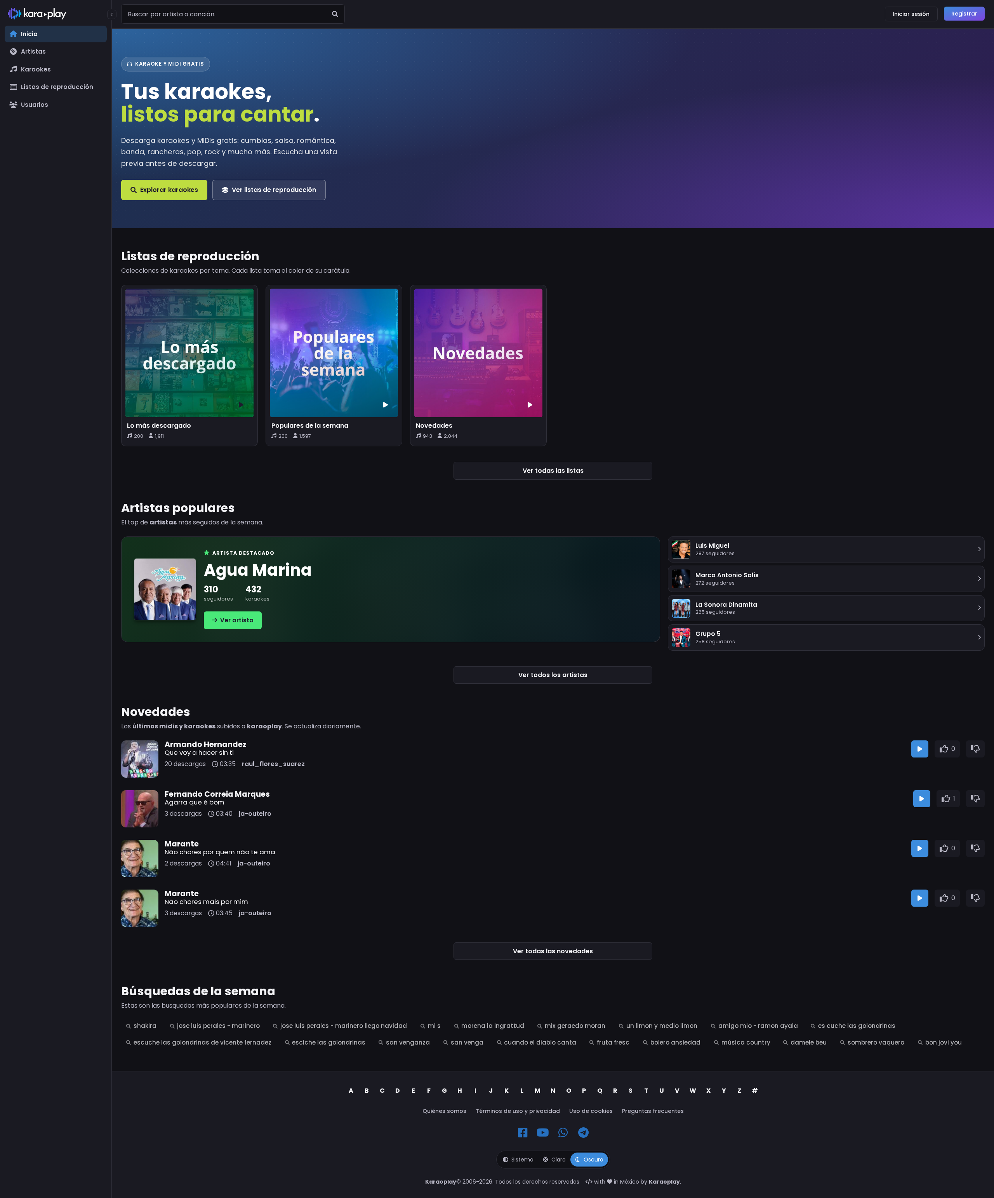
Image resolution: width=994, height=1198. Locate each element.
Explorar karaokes (169, 189)
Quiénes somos (444, 1111)
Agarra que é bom (194, 802)
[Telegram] (583, 1132)
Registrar (964, 13)
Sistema (522, 1159)
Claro (558, 1159)
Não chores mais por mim (206, 901)
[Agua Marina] (165, 589)
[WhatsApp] (563, 1132)
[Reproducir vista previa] (919, 748)
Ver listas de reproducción (274, 189)
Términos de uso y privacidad (518, 1111)
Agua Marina (258, 570)
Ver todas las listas (553, 470)
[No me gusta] (975, 748)
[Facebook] (522, 1132)
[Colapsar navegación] (111, 14)
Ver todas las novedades (553, 951)
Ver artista (237, 620)
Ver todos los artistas (552, 674)
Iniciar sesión (911, 14)
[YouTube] (542, 1132)
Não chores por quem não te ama (220, 852)
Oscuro (593, 1159)
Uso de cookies (591, 1111)
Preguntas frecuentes (653, 1111)
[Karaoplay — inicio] (56, 15)
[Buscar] (335, 14)
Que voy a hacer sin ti (199, 752)
